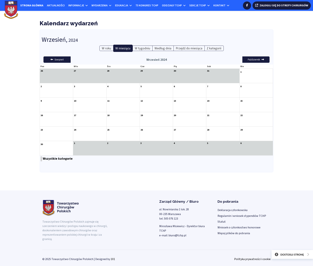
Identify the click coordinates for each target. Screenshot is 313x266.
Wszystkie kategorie (58, 158)
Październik (254, 59)
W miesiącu (122, 48)
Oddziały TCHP (172, 5)
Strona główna (31, 5)
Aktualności (56, 5)
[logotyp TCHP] (11, 9)
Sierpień (59, 59)
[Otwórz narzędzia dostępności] (291, 255)
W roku (106, 48)
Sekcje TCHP (197, 5)
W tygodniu (142, 48)
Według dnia (163, 48)
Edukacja (121, 5)
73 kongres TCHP (146, 5)
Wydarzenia (99, 5)
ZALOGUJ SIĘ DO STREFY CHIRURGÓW (284, 5)
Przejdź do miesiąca (189, 48)
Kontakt (219, 5)
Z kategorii (214, 48)
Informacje (76, 5)
